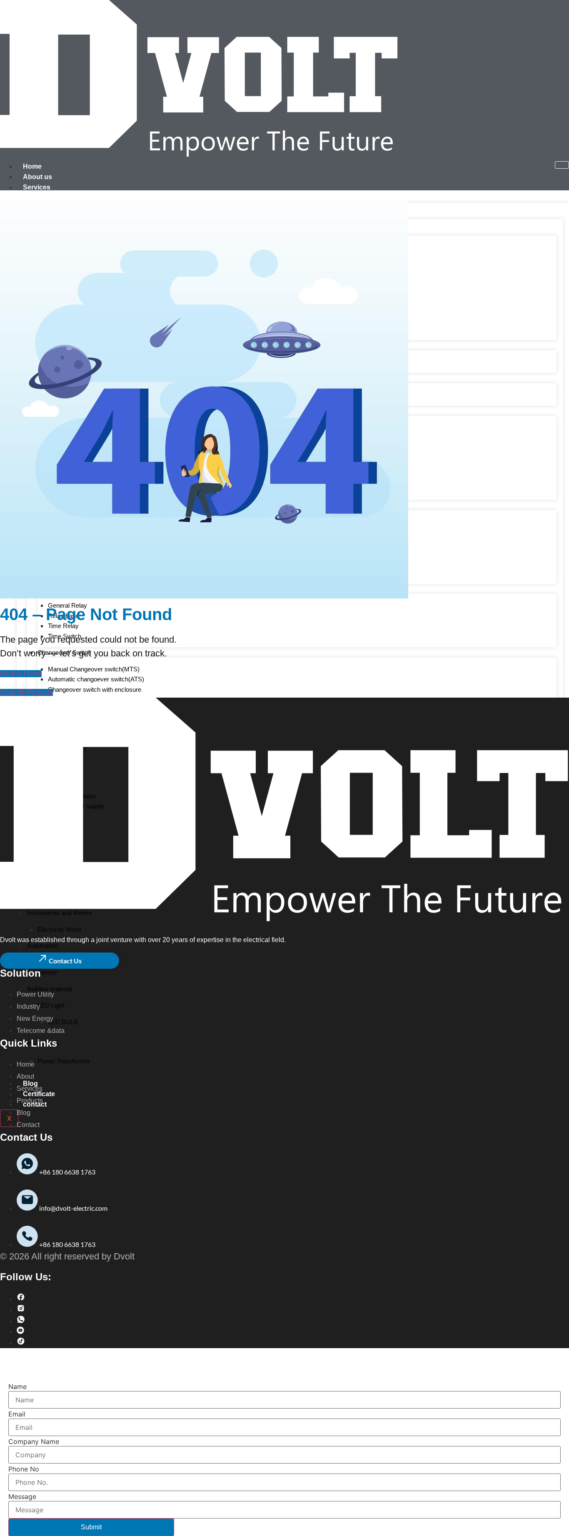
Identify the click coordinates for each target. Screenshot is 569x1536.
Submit (91, 1527)
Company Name (33, 1441)
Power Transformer (63, 1061)
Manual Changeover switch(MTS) (94, 669)
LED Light (50, 1005)
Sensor (47, 972)
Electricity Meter (59, 929)
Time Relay (63, 625)
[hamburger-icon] (562, 165)
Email (16, 1414)
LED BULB (63, 1021)
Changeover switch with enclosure (94, 689)
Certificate (39, 1093)
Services (36, 187)
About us (37, 176)
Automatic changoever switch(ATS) (96, 679)
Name (17, 1386)
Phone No (23, 1469)
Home (32, 166)
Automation (42, 945)
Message (22, 1496)
